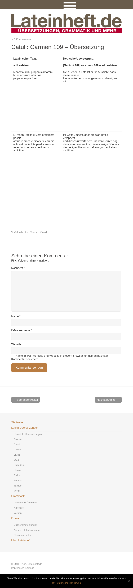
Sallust (17, 475)
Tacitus (17, 485)
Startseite (17, 422)
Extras (15, 518)
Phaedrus (19, 465)
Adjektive (19, 507)
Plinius (17, 470)
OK (53, 582)
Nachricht (18, 268)
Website (16, 344)
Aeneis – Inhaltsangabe (27, 530)
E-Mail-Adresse (21, 330)
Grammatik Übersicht (25, 502)
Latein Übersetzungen (24, 427)
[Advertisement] (84, 108)
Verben (18, 513)
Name (15, 316)
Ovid (16, 460)
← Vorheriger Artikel (25, 399)
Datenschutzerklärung (69, 582)
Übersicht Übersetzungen (28, 434)
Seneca (18, 480)
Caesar (18, 439)
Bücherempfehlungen (25, 524)
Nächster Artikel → (108, 399)
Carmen (34, 232)
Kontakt (29, 568)
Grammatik (18, 496)
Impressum (17, 568)
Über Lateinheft (20, 540)
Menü (67, 4)
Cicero (17, 449)
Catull (43, 232)
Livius (17, 454)
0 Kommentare (22, 39)
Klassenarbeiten (23, 535)
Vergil (17, 490)
